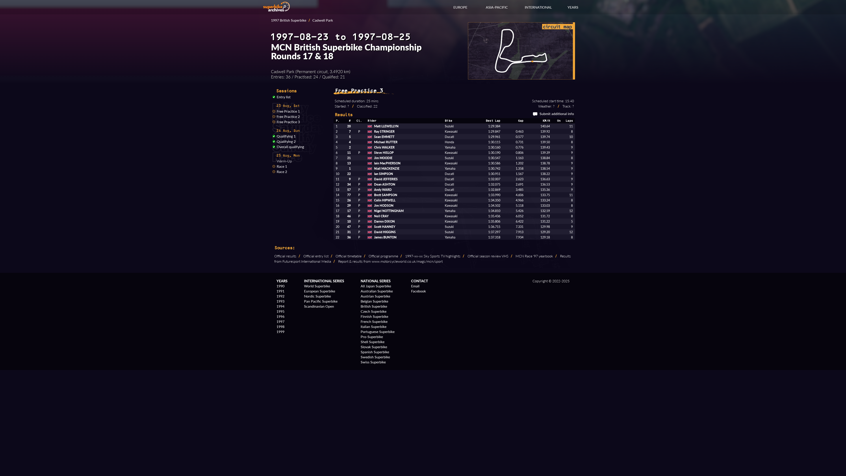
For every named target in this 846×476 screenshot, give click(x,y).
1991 (280, 291)
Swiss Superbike (373, 361)
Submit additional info (557, 113)
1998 (280, 326)
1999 (280, 331)
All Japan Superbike (376, 285)
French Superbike (374, 321)
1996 (280, 316)
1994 (280, 306)
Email (415, 285)
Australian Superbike (377, 291)
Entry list (284, 96)
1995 (280, 311)
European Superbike (319, 291)
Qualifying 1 (286, 136)
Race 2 (282, 171)
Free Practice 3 (288, 121)
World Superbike (317, 285)
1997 (280, 321)
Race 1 (282, 166)
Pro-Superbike (372, 336)
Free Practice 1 (288, 111)
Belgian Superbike (374, 301)
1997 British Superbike (288, 20)
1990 (280, 285)
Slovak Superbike (374, 346)
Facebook (418, 291)
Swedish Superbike (375, 356)
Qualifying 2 (286, 141)
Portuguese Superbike (378, 331)
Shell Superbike (372, 341)
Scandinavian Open (319, 306)
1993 (280, 301)
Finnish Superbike (374, 316)
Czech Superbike (373, 311)
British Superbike (374, 306)
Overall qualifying (290, 146)
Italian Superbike (373, 326)
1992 (280, 296)
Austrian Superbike (375, 296)
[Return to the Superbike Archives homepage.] (276, 10)
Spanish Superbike (375, 351)
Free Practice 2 (288, 116)
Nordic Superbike (317, 296)
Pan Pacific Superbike (321, 301)
